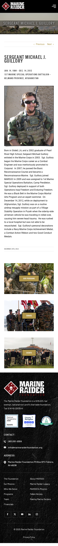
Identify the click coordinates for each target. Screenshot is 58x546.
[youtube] (22, 514)
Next (49, 44)
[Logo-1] (13, 3)
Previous (40, 44)
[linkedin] (29, 514)
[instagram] (37, 514)
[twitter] (15, 514)
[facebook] (7, 514)
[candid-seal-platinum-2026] (11, 421)
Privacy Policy (29, 537)
